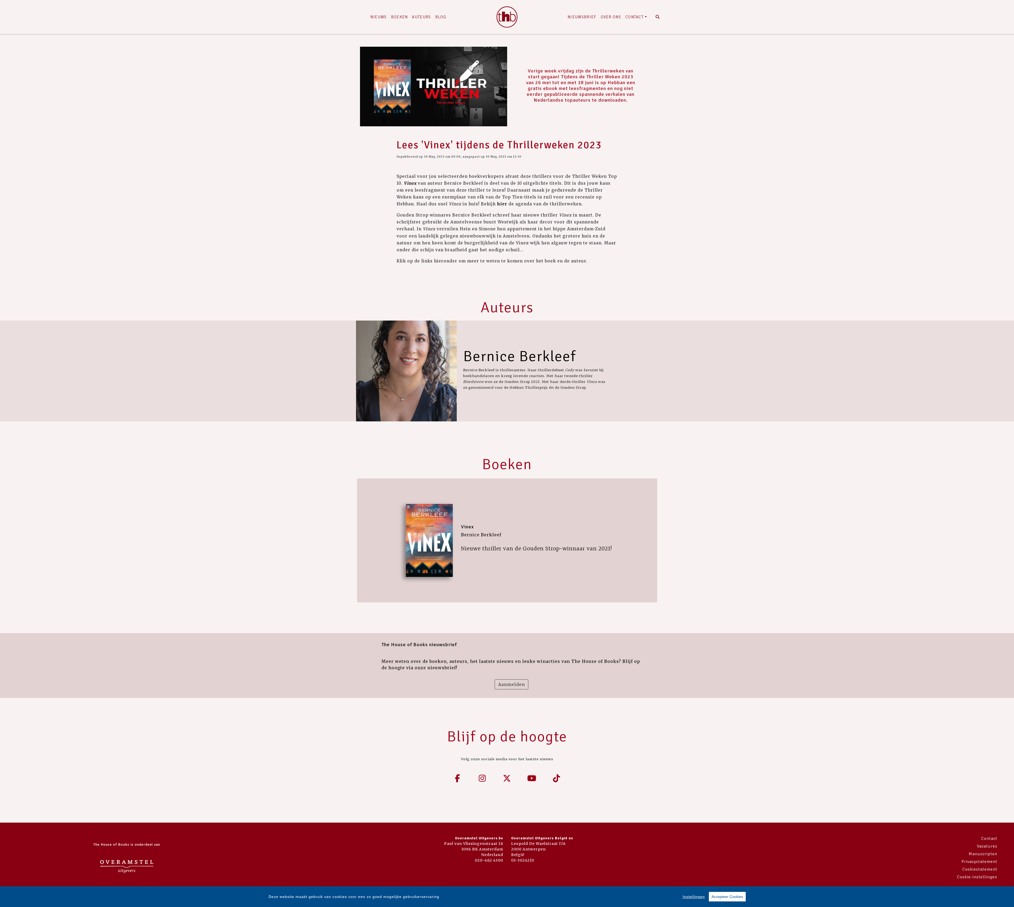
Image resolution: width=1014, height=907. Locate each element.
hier (502, 203)
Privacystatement (979, 861)
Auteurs (421, 17)
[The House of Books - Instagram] (482, 778)
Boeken (399, 17)
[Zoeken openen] (657, 17)
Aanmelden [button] (511, 684)
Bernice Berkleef (519, 356)
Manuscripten (983, 854)
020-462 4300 (489, 860)
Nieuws (378, 17)
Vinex (467, 527)
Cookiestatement (979, 869)
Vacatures (987, 846)
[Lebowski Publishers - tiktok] (556, 778)
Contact (634, 17)
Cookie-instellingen (977, 877)
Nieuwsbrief (582, 17)
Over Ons (611, 17)
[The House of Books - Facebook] (457, 778)
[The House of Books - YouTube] (531, 778)
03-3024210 (522, 860)
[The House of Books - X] (507, 778)
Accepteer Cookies (727, 897)
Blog (440, 17)
